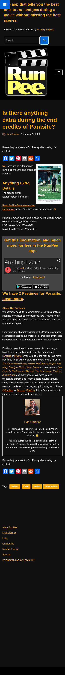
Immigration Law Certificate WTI (18, 559)
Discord (21, 390)
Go (44, 40)
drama (37, 486)
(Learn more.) (39, 277)
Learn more (12, 299)
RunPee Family (10, 549)
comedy (15, 486)
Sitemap (6, 554)
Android (49, 29)
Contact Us (8, 543)
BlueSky (30, 390)
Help (4, 538)
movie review (51, 486)
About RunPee (9, 527)
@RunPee (7, 390)
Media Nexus (9, 532)
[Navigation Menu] (59, 72)
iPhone (40, 29)
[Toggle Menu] (5, 4)
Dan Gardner (13, 134)
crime (26, 486)
